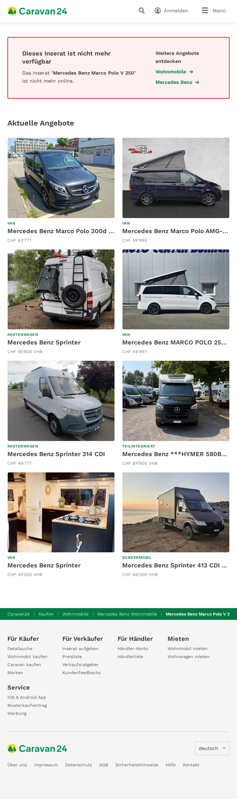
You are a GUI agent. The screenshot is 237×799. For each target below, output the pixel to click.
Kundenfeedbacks (81, 672)
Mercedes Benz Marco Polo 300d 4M (62, 231)
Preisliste (72, 656)
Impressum (46, 764)
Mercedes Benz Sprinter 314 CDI (56, 454)
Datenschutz (78, 764)
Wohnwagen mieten (189, 656)
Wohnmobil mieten (188, 648)
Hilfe (171, 764)
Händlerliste (130, 656)
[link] (61, 191)
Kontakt (191, 764)
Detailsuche (19, 648)
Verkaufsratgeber (80, 664)
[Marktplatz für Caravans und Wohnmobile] (37, 11)
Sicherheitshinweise (136, 764)
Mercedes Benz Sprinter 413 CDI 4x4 (177, 565)
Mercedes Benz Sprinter (44, 342)
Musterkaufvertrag (27, 705)
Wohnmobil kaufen (27, 656)
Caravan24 (18, 614)
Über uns (17, 764)
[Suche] (143, 10)
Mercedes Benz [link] (174, 82)
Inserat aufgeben (80, 648)
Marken (15, 672)
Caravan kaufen (24, 664)
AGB (103, 764)
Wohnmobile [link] (171, 72)
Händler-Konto (133, 648)
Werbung (16, 713)
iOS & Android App (26, 697)
